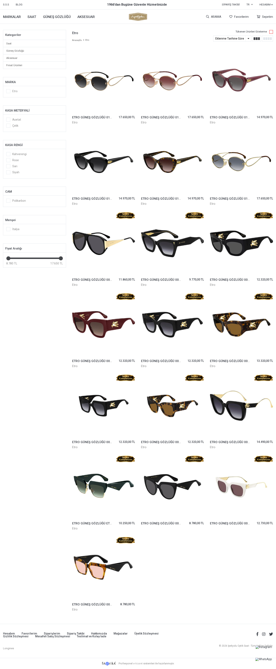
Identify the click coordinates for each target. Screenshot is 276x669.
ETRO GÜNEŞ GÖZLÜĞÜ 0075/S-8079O (99, 442)
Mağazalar (121, 633)
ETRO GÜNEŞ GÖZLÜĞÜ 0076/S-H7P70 (168, 442)
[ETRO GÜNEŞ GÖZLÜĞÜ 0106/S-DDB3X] (172, 81)
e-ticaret (138, 663)
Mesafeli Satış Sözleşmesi (52, 636)
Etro (75, 122)
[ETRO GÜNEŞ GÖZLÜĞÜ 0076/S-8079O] (172, 324)
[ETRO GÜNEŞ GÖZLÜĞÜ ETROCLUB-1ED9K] (103, 486)
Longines (8, 648)
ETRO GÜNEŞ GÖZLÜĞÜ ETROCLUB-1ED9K (102, 523)
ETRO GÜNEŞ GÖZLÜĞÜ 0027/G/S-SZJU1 (239, 523)
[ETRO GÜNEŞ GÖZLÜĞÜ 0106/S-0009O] (103, 81)
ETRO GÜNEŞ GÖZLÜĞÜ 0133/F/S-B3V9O (239, 117)
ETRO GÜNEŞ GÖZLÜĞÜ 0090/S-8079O (168, 280)
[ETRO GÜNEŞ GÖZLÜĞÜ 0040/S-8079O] (241, 405)
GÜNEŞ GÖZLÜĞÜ (57, 17)
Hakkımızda (99, 633)
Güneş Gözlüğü (15, 50)
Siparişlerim (52, 633)
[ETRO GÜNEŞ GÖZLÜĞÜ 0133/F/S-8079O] (103, 162)
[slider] (8, 258)
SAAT (31, 17)
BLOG (19, 4)
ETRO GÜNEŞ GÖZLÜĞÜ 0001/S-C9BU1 (99, 604)
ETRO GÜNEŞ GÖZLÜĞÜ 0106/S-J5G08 (237, 198)
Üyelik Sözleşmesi (146, 633)
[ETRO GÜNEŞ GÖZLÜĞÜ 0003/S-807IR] (172, 486)
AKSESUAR (86, 17)
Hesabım (9, 633)
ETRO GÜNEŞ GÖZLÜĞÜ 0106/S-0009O (99, 117)
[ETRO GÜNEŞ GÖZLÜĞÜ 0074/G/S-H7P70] (241, 324)
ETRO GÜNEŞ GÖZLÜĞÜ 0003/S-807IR (168, 523)
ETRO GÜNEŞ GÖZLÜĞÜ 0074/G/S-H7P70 (239, 361)
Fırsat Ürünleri (14, 65)
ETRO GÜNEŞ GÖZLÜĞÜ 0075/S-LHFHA (99, 361)
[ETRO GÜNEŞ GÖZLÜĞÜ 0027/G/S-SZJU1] (241, 486)
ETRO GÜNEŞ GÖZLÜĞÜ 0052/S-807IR (99, 280)
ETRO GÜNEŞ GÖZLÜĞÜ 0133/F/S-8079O (101, 198)
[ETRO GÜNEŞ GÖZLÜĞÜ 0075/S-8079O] (103, 405)
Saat (9, 43)
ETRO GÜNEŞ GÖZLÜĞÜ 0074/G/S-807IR (238, 280)
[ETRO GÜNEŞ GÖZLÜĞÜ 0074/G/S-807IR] (241, 243)
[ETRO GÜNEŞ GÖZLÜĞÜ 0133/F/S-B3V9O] (241, 81)
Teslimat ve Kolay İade (91, 636)
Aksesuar (11, 57)
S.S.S (6, 4)
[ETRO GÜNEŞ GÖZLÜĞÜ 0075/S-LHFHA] (103, 324)
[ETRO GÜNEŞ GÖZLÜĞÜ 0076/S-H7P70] (172, 405)
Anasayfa (77, 40)
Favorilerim (241, 16)
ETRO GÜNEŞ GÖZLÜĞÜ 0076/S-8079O (168, 361)
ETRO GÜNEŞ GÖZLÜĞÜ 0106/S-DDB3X (168, 117)
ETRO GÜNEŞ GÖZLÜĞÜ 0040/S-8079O (237, 442)
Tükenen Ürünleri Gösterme (251, 31)
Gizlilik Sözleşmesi (15, 636)
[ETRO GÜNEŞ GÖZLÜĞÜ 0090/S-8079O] (172, 243)
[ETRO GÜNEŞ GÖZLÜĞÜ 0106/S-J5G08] (241, 162)
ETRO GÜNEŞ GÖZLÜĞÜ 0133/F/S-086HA (170, 198)
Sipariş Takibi (231, 4)
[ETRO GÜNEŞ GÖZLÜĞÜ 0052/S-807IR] (103, 243)
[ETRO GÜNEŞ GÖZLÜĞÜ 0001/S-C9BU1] (103, 568)
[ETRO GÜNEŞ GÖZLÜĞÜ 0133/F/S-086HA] (172, 162)
